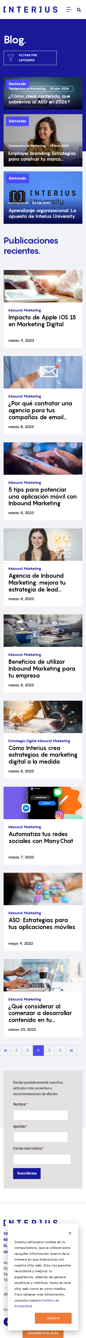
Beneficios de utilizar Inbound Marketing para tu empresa (41, 669)
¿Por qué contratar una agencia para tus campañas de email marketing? (40, 410)
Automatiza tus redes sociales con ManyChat (40, 837)
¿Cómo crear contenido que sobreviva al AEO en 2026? (39, 99)
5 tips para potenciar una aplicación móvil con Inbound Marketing (42, 496)
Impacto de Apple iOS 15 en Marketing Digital (42, 321)
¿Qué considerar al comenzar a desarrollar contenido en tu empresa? (40, 1013)
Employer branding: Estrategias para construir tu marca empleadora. (42, 156)
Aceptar (53, 1318)
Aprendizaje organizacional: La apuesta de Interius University (42, 213)
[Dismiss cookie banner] (70, 1233)
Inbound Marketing (24, 310)
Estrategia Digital (22, 740)
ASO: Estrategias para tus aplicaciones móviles (41, 923)
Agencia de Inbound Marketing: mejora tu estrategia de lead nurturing (37, 582)
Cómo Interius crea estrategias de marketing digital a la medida (43, 755)
